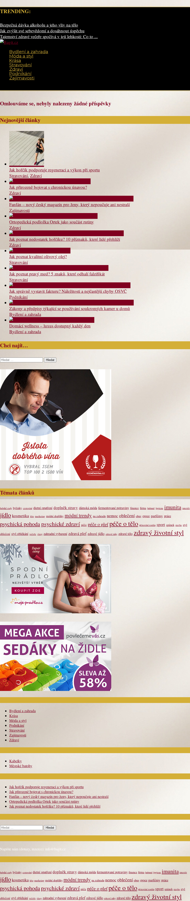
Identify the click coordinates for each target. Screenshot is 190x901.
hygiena (159, 508)
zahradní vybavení (55, 533)
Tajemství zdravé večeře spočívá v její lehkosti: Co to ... (49, 36)
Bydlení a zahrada (28, 51)
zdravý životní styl (159, 532)
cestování (27, 508)
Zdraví (16, 69)
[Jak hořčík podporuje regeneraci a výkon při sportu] (26, 164)
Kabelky (15, 760)
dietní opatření (42, 508)
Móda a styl (21, 56)
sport (161, 524)
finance (134, 508)
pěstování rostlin (147, 525)
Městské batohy (20, 765)
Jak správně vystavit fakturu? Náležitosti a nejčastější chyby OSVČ (68, 291)
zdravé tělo (125, 533)
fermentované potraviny (113, 508)
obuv (138, 516)
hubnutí (151, 508)
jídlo (5, 515)
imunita (172, 507)
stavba (178, 525)
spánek (170, 525)
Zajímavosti (22, 78)
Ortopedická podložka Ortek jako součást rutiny (51, 222)
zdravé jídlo (96, 533)
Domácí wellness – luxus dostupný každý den (50, 326)
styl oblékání (19, 533)
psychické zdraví (60, 524)
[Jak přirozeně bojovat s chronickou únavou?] (50, 181)
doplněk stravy (66, 507)
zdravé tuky (111, 534)
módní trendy (78, 515)
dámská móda (88, 508)
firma (143, 508)
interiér (186, 508)
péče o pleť (98, 524)
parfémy (157, 515)
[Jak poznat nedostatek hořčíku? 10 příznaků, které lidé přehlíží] (66, 233)
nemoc (112, 515)
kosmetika (20, 515)
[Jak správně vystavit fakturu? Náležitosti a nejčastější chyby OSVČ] (69, 285)
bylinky (17, 508)
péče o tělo (123, 523)
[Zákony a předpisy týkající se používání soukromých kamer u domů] (71, 302)
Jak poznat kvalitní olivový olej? (38, 256)
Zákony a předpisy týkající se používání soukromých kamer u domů (69, 308)
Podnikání (20, 73)
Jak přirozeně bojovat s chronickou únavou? (48, 187)
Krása (15, 60)
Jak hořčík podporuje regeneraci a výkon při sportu (54, 170)
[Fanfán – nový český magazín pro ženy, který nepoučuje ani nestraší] (71, 199)
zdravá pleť (77, 533)
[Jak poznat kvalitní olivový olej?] (39, 251)
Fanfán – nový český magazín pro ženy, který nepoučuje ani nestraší (69, 204)
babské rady (6, 508)
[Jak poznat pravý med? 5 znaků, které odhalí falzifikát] (58, 268)
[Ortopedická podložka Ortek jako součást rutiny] (53, 216)
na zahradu (99, 516)
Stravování (20, 64)
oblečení (127, 515)
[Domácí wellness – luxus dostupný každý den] (51, 320)
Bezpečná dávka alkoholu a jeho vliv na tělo (39, 25)
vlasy (39, 534)
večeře (32, 534)
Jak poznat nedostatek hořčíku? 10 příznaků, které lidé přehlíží (64, 239)
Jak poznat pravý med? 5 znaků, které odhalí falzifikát (57, 274)
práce (167, 516)
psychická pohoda (20, 524)
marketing (40, 516)
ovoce (146, 516)
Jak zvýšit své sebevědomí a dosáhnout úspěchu (42, 31)
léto (32, 516)
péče (84, 525)
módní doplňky (54, 516)
